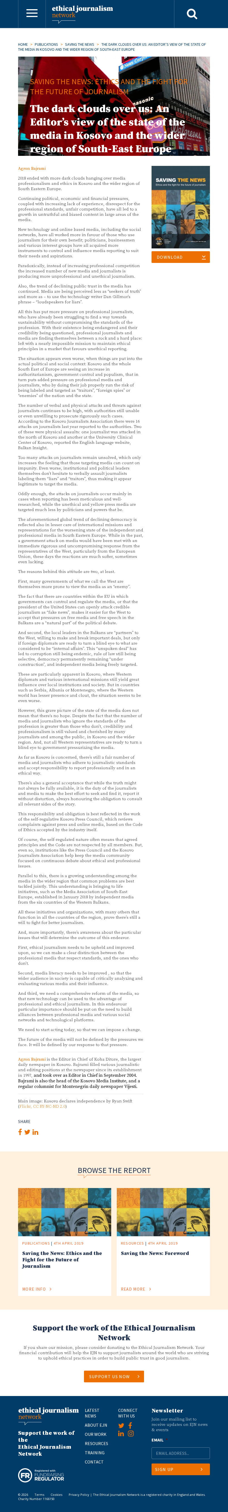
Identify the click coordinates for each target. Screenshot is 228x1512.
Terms (39, 1494)
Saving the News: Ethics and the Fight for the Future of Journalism (62, 1259)
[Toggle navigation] (32, 14)
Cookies (56, 1494)
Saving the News (79, 44)
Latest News (92, 1413)
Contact (94, 1462)
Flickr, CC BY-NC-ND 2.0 (42, 1106)
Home (23, 44)
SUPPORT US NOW (109, 1376)
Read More (134, 1289)
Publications (46, 44)
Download (170, 257)
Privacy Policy (79, 1494)
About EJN (96, 1425)
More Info (34, 1289)
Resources (132, 1243)
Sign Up (164, 1469)
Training (95, 1452)
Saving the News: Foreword (155, 1253)
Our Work (95, 1434)
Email (160, 1440)
